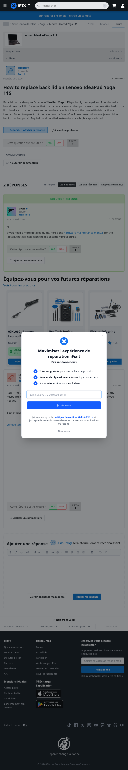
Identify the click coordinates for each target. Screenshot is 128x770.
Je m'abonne (64, 405)
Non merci (64, 431)
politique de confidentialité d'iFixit (73, 417)
